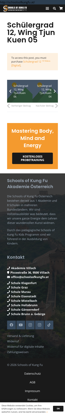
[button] (47, 8)
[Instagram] (30, 325)
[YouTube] (20, 325)
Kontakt (32, 400)
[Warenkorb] (60, 8)
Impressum (32, 391)
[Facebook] (11, 325)
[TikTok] (49, 325)
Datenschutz (32, 373)
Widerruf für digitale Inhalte (25, 346)
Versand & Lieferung (20, 336)
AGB (32, 382)
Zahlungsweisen (18, 352)
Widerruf (13, 341)
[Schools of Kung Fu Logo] (15, 8)
